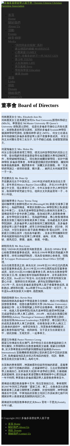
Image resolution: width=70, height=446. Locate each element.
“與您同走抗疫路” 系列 (28, 45)
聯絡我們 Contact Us (19, 433)
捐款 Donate (15, 430)
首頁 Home (14, 424)
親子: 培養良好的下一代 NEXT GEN (36, 55)
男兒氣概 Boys (23, 66)
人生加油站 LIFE (25, 63)
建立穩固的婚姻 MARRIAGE (32, 48)
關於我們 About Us (18, 427)
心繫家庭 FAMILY (26, 52)
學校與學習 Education (27, 70)
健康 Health (21, 73)
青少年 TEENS (23, 59)
